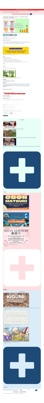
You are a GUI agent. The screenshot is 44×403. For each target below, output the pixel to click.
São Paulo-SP (19, 93)
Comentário (4, 104)
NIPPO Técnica (21, 393)
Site (3, 109)
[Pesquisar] (36, 390)
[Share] (16, 35)
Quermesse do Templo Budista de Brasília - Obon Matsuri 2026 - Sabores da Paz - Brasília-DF (14, 210)
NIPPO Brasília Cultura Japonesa (22, 9)
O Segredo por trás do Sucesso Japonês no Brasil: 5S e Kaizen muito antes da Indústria (19, 137)
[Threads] (11, 35)
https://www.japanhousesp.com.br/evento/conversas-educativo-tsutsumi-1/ (12, 77)
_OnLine (5, 93)
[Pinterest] (10, 35)
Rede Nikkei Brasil (23, 391)
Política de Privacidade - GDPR (7, 389)
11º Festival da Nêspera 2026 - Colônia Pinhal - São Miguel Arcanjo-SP (12, 227)
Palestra (15, 93)
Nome (4, 106)
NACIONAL (12, 93)
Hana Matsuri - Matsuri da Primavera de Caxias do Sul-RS (10, 244)
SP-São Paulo (23, 93)
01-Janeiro (8, 93)
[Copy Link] (14, 35)
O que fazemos (16, 391)
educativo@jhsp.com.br (13, 68)
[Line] (13, 35)
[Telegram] (5, 35)
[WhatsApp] (3, 35)
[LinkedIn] (7, 35)
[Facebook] (8, 35)
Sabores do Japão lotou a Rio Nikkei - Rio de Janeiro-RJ (13, 128)
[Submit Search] (31, 14)
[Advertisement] (19, 4)
